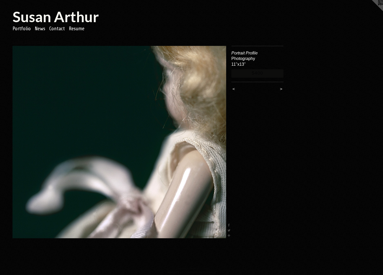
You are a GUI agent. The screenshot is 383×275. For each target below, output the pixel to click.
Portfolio (22, 29)
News (40, 29)
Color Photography (31, 41)
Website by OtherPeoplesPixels (191, 272)
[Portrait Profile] (119, 142)
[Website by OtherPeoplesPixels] (372, 10)
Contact (57, 29)
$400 (257, 73)
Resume (76, 29)
